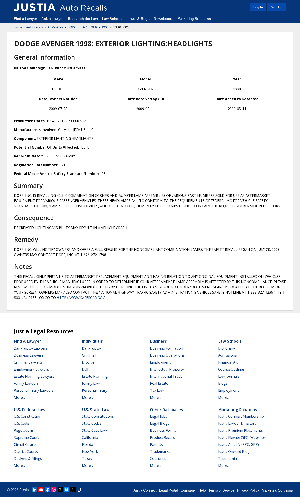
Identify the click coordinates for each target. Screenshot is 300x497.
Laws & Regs (139, 19)
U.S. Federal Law (29, 409)
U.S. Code (21, 423)
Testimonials (228, 458)
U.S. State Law (96, 409)
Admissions (227, 355)
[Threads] (60, 489)
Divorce (88, 362)
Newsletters (163, 19)
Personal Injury (94, 390)
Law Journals (228, 376)
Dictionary (226, 348)
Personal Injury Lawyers (34, 390)
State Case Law (94, 430)
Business (158, 341)
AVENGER (90, 27)
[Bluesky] (66, 489)
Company (188, 490)
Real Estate (159, 383)
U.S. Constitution (27, 416)
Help (202, 490)
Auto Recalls (34, 27)
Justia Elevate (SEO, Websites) (242, 437)
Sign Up (276, 7)
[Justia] (35, 7)
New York (90, 451)
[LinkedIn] (34, 489)
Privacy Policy (248, 490)
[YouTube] (41, 489)
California (90, 437)
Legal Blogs (159, 423)
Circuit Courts (25, 444)
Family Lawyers (26, 383)
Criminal (89, 355)
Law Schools (112, 19)
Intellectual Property (167, 369)
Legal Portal (168, 490)
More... (19, 397)
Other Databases (166, 409)
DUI (85, 369)
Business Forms (163, 430)
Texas (87, 458)
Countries (158, 458)
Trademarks (160, 451)
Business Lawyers (28, 355)
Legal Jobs (158, 416)
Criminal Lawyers (28, 362)
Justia (18, 27)
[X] (73, 489)
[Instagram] (53, 489)
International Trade (166, 376)
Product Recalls (162, 437)
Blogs (223, 383)
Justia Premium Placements (240, 430)
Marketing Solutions (194, 19)
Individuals (92, 341)
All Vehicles (55, 27)
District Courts (26, 451)
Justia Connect (144, 490)
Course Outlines (231, 369)
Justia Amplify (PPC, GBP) (238, 444)
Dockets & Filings (28, 458)
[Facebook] (47, 489)
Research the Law (83, 19)
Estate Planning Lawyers (34, 376)
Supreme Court (26, 437)
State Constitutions (98, 416)
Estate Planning (95, 376)
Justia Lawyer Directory (237, 423)
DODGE (73, 27)
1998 (104, 27)
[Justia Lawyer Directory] (79, 489)
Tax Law (157, 390)
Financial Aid (228, 362)
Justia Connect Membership (241, 416)
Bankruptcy (91, 348)
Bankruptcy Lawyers (30, 348)
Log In (258, 7)
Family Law (91, 383)
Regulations (24, 430)
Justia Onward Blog (234, 451)
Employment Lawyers (31, 369)
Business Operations (167, 355)
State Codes (91, 423)
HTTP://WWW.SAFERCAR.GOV (81, 297)
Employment (160, 362)
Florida (87, 444)
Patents (156, 444)
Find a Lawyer (25, 19)
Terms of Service (221, 490)
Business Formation (166, 348)
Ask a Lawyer (53, 19)
